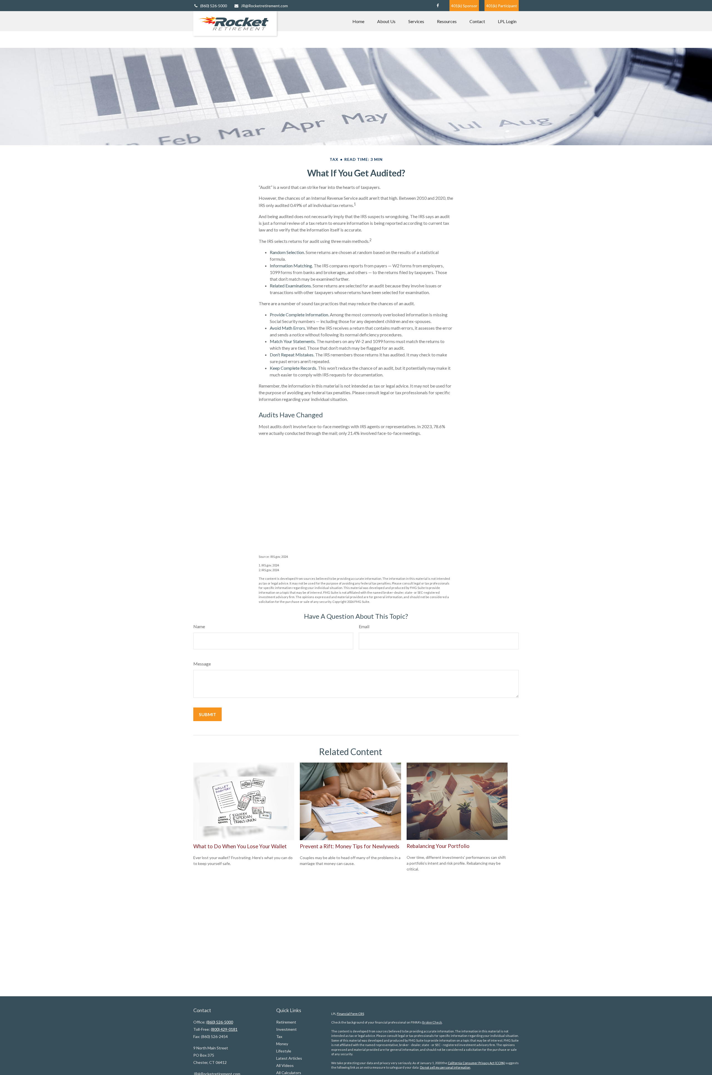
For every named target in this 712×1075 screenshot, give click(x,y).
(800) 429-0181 (224, 1029)
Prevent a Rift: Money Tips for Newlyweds (349, 846)
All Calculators (288, 1072)
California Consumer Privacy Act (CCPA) (476, 1063)
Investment (286, 1029)
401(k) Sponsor (464, 5)
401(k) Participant (501, 5)
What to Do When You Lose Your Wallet (240, 846)
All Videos (285, 1065)
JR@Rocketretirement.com (264, 5)
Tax (279, 1036)
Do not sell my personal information (445, 1067)
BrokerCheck (432, 1022)
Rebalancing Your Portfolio (438, 846)
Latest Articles (289, 1058)
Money (282, 1043)
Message (202, 663)
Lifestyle (283, 1051)
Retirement (286, 1022)
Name (199, 626)
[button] (358, 21)
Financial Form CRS (350, 1013)
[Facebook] (437, 5)
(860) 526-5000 (213, 5)
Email (364, 626)
